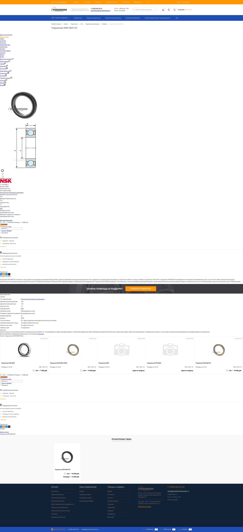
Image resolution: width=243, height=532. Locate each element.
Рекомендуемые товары (86, 501)
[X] (9, 274)
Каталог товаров (61, 18)
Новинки (81, 491)
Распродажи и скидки (85, 497)
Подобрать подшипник (140, 289)
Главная (76, 2)
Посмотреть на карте (144, 506)
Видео (2, 85)
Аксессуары (3, 73)
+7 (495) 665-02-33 (96, 8)
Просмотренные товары (121, 439)
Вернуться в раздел (6, 59)
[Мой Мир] (6, 274)
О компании (87, 2)
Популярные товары (85, 494)
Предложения (111, 514)
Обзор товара (4, 61)
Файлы (2, 83)
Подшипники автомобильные (59, 507)
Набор (2, 64)
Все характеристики (6, 220)
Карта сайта (110, 517)
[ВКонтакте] (1, 274)
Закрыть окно (4, 432)
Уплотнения (54, 514)
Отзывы (2, 76)
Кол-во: (4, 228)
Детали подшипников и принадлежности (157, 18)
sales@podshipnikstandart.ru (100, 10)
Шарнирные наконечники (58, 517)
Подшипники (78, 18)
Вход (178, 2)
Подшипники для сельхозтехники (60, 510)
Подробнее (3, 246)
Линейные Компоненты (133, 18)
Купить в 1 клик (6, 226)
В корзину (4, 224)
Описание (3, 68)
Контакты (98, 2)
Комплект (3, 66)
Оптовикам (125, 2)
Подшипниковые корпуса (113, 18)
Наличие (2, 80)
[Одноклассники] (4, 274)
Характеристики (5, 71)
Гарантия (40, 334)
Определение (63, 2)
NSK (1, 208)
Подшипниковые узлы (94, 18)
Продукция (110, 510)
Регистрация (185, 2)
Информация (138, 2)
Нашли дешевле (6, 230)
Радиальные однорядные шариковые (11, 192)
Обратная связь (59, 529)
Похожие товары (5, 78)
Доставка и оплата (112, 2)
